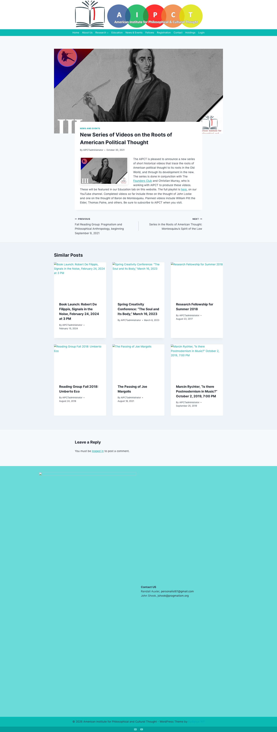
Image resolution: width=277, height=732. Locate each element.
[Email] (135, 729)
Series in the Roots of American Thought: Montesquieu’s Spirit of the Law (175, 224)
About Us (87, 32)
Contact (178, 32)
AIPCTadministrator (93, 150)
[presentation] (80, 279)
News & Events (134, 32)
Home (75, 32)
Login (201, 32)
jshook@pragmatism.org (173, 595)
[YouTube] (141, 729)
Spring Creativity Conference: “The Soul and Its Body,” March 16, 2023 (138, 309)
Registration (164, 32)
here (184, 189)
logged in (98, 451)
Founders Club (142, 180)
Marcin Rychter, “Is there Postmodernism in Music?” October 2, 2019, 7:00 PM (196, 391)
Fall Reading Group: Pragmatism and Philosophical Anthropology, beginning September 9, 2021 (99, 226)
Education (117, 32)
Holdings (190, 32)
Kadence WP (196, 721)
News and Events (90, 128)
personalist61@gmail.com (177, 591)
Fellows (149, 32)
